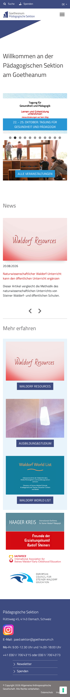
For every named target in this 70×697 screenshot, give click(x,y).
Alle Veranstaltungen (35, 173)
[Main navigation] (62, 14)
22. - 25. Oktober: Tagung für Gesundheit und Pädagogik (35, 124)
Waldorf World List (35, 500)
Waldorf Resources (35, 386)
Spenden (28, 4)
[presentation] (30, 311)
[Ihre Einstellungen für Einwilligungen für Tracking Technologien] (63, 690)
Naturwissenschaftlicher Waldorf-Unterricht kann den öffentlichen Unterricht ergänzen (32, 276)
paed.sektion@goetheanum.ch (33, 639)
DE (63, 4)
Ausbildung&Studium (35, 443)
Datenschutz (47, 692)
